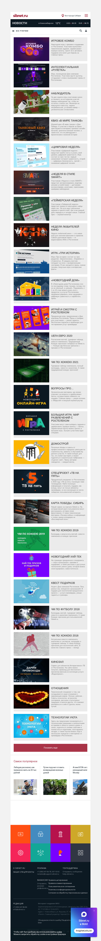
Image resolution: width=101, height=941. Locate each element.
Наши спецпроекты (23, 872)
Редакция (18, 903)
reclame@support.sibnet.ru (48, 874)
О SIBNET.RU (19, 868)
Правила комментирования (60, 883)
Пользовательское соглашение (61, 886)
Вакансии (42, 880)
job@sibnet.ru (42, 888)
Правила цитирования (57, 880)
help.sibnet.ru (68, 874)
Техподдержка (70, 868)
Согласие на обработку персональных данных (68, 893)
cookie (59, 932)
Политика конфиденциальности (61, 889)
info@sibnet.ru (19, 909)
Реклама (41, 868)
